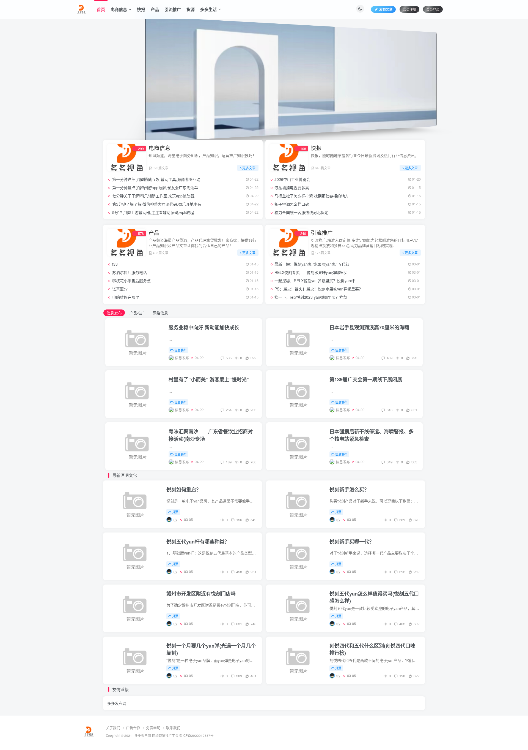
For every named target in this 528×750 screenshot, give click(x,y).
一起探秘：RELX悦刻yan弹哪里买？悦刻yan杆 (314, 280)
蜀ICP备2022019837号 (196, 735)
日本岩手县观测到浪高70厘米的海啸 (369, 327)
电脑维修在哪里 (125, 297)
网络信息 (160, 313)
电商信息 (119, 9)
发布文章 (385, 9)
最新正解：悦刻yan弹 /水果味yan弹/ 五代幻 (311, 264)
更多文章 (248, 167)
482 (401, 623)
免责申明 (153, 727)
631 (238, 623)
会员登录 (432, 9)
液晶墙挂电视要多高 (291, 187)
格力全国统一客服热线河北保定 (301, 212)
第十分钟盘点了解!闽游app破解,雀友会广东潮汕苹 (155, 187)
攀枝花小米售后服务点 (131, 280)
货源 (190, 9)
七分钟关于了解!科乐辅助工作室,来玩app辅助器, (153, 196)
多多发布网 (117, 703)
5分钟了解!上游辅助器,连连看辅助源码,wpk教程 (153, 212)
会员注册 (409, 9)
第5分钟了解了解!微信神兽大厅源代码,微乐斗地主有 (156, 204)
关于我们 (113, 727)
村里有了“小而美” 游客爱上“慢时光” (209, 379)
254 (228, 409)
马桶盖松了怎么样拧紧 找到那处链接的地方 (311, 196)
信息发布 (114, 313)
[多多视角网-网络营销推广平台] (81, 8)
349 (389, 461)
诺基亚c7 (120, 289)
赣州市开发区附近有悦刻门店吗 (201, 593)
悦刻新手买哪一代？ (351, 541)
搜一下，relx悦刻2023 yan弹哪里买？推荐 (310, 297)
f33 (115, 264)
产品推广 (137, 313)
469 (389, 357)
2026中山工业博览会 (292, 179)
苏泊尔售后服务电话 (129, 272)
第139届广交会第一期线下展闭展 (365, 379)
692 (401, 571)
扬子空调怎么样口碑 (291, 204)
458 (238, 571)
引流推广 (172, 9)
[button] (103, 77)
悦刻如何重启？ (183, 489)
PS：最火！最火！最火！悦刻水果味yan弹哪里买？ (318, 289)
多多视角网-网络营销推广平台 (156, 735)
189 (228, 461)
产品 (155, 9)
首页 (101, 9)
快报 (141, 9)
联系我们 (173, 727)
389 (238, 675)
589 (401, 519)
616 (389, 409)
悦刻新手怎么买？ (349, 489)
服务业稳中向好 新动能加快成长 (204, 327)
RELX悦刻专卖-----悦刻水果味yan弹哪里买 (311, 272)
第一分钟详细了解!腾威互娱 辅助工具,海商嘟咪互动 (156, 179)
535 (228, 357)
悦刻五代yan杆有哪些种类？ (197, 541)
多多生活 (208, 9)
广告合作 (133, 727)
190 (401, 675)
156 (238, 519)
